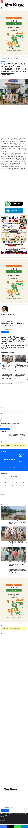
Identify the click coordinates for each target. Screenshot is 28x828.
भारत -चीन (2, 663)
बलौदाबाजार (3, 721)
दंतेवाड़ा (2, 690)
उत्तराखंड (2, 651)
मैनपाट (2, 739)
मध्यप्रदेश (2, 758)
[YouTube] (25, 823)
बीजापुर (2, 696)
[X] (26, 823)
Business (3, 636)
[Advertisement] (14, 121)
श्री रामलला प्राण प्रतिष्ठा (5, 777)
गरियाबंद (2, 716)
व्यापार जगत (3, 772)
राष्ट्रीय (2, 762)
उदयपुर (2, 731)
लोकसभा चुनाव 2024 (4, 770)
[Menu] (1, 8)
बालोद (2, 680)
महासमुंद (2, 723)
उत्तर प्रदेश (3, 649)
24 (5, 485)
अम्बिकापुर (2, 729)
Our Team (2, 820)
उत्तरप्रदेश (2, 671)
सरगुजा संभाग (3, 727)
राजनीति (2, 667)
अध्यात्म (2, 644)
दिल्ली (2, 752)
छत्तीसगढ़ (2, 675)
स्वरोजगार (2, 783)
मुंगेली (2, 709)
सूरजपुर (3, 61)
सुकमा (2, 699)
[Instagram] (24, 823)
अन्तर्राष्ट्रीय (3, 646)
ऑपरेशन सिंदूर (3, 653)
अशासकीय (2, 766)
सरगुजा (2, 744)
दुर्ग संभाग (2, 676)
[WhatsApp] (23, 823)
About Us (2, 816)
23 (1, 485)
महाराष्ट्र (2, 760)
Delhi (2, 642)
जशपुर (2, 735)
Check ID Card (3, 821)
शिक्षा (1, 775)
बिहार (2, 756)
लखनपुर (2, 742)
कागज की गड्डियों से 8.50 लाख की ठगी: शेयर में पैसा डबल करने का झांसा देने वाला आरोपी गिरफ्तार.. (18, 543)
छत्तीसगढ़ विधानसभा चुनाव (5, 659)
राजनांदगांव (2, 684)
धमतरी (2, 719)
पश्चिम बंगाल (3, 754)
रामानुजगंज (2, 713)
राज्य (1, 669)
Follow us (4, 625)
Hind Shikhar (19, 813)
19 (12, 484)
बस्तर (2, 694)
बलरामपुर (2, 737)
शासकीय (2, 768)
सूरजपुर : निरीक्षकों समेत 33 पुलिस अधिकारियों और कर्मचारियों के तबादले (17, 435)
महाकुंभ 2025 (3, 665)
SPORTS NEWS (4, 656)
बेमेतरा (2, 682)
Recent (2, 496)
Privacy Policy (2, 819)
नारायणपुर (2, 692)
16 (1, 484)
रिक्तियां (2, 765)
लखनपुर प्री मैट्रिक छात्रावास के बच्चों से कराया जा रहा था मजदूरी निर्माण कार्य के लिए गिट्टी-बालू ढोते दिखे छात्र (17, 571)
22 (23, 484)
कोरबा (2, 702)
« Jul (2, 489)
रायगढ (2, 711)
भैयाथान (2, 747)
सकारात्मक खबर (3, 779)
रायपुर (2, 725)
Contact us (2, 817)
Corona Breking (4, 640)
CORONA (3, 638)
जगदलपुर (2, 688)
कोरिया (2, 733)
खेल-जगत (2, 655)
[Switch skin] (26, 8)
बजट (1, 661)
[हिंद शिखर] (14, 5)
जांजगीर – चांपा (3, 704)
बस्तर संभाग (3, 686)
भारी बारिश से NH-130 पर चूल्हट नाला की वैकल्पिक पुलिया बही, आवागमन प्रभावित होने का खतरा (17, 522)
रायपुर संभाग (3, 715)
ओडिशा (2, 673)
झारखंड (2, 749)
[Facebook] (27, 823)
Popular (2, 494)
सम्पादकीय (2, 781)
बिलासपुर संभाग (3, 701)
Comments (3, 498)
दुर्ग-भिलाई (2, 678)
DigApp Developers (8, 815)
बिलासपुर (2, 706)
